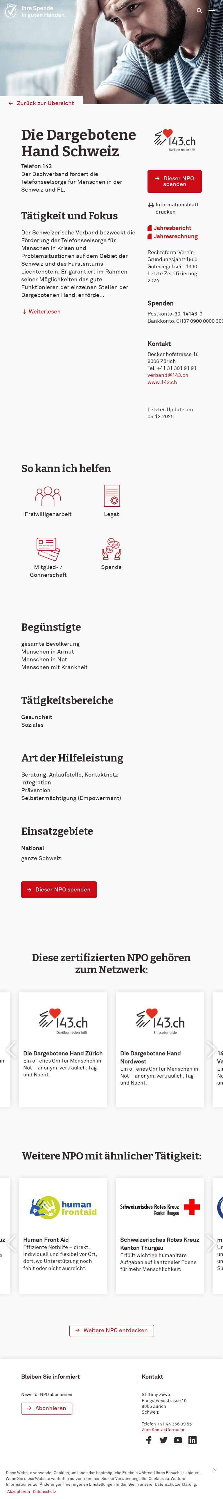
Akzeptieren (18, 1492)
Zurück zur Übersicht (45, 103)
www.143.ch (162, 382)
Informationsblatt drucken (177, 208)
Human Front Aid (46, 1240)
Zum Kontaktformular (163, 1430)
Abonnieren (50, 1408)
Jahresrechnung (176, 236)
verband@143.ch (168, 375)
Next (211, 1050)
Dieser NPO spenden (178, 181)
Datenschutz (44, 1492)
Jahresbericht (172, 228)
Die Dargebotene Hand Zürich (63, 1053)
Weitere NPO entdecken (116, 1330)
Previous (11, 1050)
